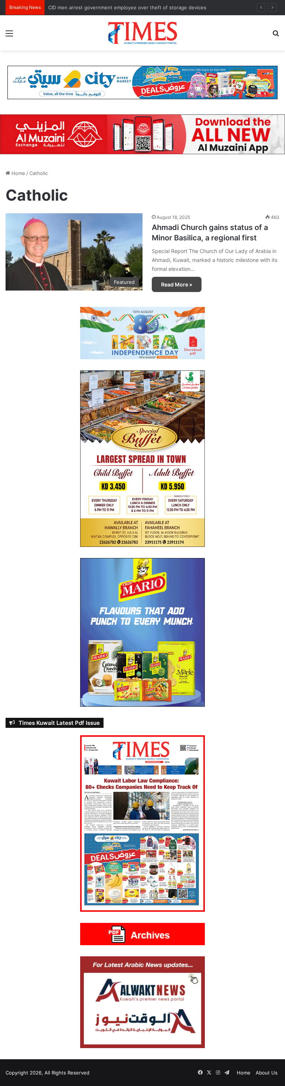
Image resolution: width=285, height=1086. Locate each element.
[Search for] (275, 35)
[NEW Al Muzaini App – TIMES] (142, 134)
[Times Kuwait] (142, 32)
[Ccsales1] (142, 82)
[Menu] (9, 35)
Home (17, 173)
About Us (267, 1073)
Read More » (176, 284)
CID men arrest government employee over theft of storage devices (127, 7)
